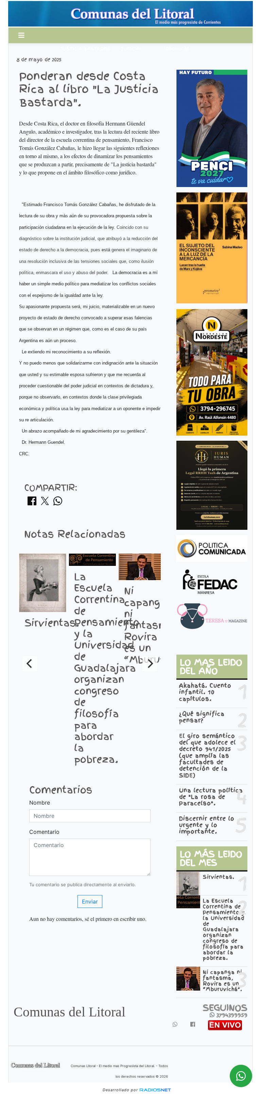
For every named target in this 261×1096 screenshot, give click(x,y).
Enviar (90, 901)
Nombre (39, 802)
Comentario (44, 831)
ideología (177, 49)
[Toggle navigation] (21, 35)
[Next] (149, 663)
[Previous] (29, 663)
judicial (131, 49)
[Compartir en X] (45, 503)
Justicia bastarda (85, 49)
